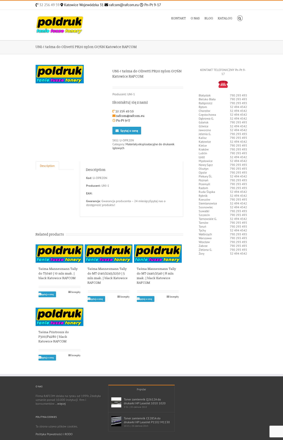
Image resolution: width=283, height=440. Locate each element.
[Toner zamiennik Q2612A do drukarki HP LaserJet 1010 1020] (116, 402)
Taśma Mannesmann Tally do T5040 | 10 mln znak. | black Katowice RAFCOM (58, 273)
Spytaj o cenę (129, 131)
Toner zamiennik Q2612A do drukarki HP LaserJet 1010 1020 (145, 401)
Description (47, 166)
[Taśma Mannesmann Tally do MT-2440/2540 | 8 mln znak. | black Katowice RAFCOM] (158, 253)
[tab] (47, 165)
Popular (141, 389)
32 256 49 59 (48, 5)
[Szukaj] (240, 18)
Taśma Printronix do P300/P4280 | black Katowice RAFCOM (54, 336)
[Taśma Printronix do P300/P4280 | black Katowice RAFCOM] (59, 317)
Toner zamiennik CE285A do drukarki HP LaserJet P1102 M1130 (147, 420)
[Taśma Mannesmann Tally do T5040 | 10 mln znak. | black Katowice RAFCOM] (59, 253)
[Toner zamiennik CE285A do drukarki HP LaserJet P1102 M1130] (116, 421)
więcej (61, 403)
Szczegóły (75, 292)
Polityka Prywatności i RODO (54, 434)
